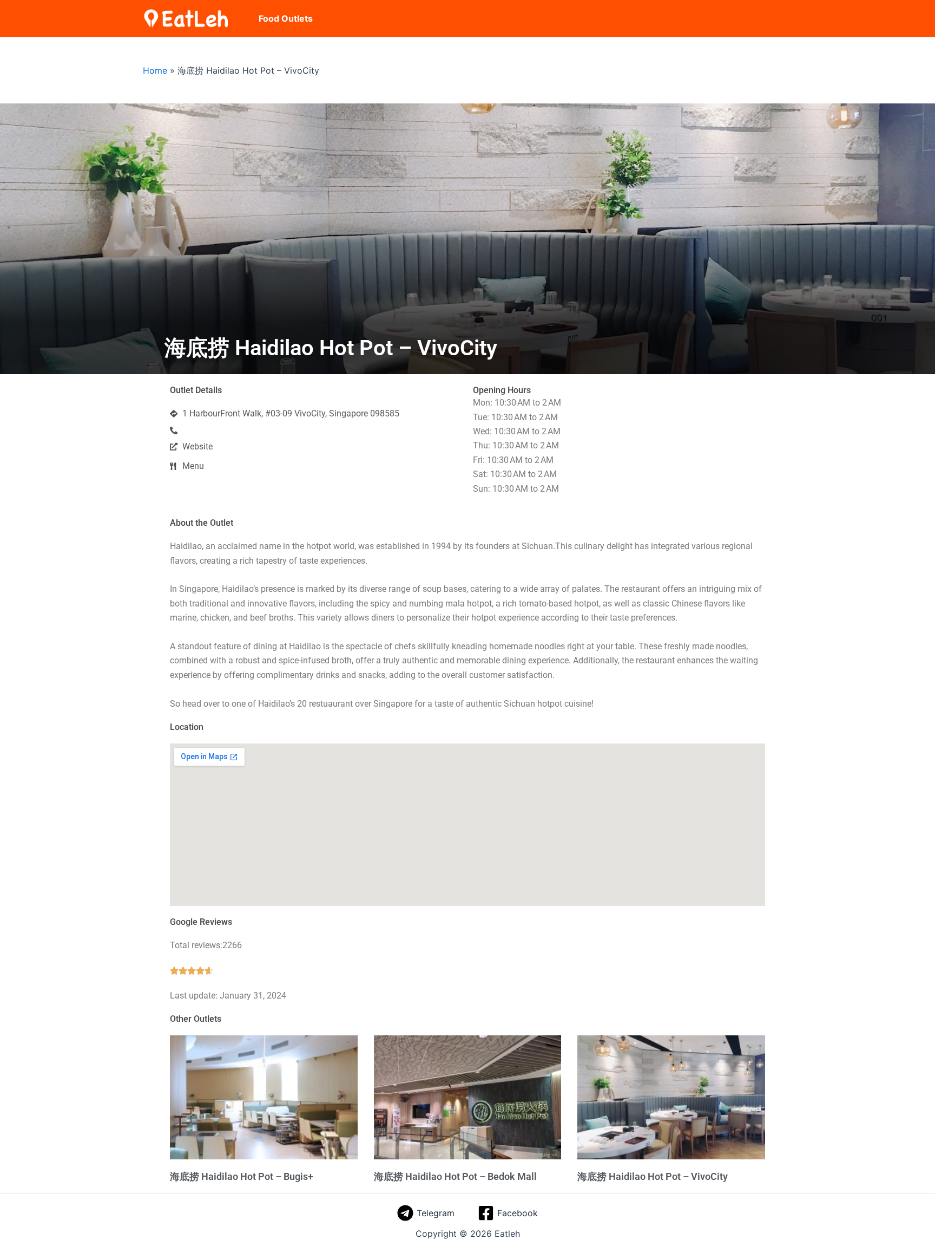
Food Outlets (286, 18)
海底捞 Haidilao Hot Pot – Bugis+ (241, 1176)
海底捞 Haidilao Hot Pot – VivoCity (652, 1176)
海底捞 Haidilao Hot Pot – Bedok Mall (455, 1176)
